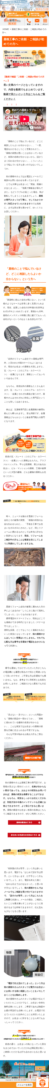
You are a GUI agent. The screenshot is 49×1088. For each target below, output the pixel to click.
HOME (6, 29)
